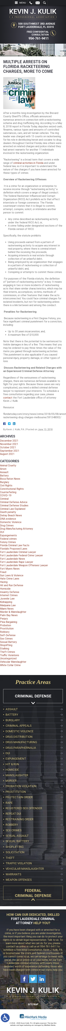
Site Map (33, 1004)
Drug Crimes (7, 525)
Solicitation (15, 852)
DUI (2, 532)
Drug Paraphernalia (21, 747)
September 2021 (9, 450)
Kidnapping (6, 601)
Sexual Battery (8, 641)
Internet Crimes (9, 595)
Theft (10, 857)
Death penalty (8, 512)
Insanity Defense (9, 592)
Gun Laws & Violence (11, 575)
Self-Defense (8, 635)
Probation (5, 625)
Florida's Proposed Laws (13, 548)
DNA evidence (8, 518)
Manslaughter (17, 775)
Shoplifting (6, 645)
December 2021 (9, 440)
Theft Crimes (7, 651)
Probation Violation (21, 786)
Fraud (3, 572)
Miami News (7, 608)
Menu (22, 2)
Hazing (4, 581)
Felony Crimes (8, 542)
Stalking (4, 648)
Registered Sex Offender (24, 808)
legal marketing (25, 1025)
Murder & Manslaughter (13, 611)
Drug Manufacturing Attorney (16, 528)
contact (7, 397)
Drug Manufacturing (21, 742)
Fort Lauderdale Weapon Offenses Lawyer (24, 565)
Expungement (16, 758)
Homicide (5, 588)
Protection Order (19, 797)
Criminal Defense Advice (13, 502)
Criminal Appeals (19, 725)
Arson (3, 468)
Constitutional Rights (12, 488)
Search (44, 2)
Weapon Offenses (19, 879)
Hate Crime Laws (9, 578)
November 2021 (9, 444)
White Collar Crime (10, 665)
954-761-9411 (39, 38)
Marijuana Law (8, 605)
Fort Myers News (10, 568)
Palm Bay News (9, 615)
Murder (11, 780)
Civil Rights (6, 485)
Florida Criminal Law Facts (14, 545)
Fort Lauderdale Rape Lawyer (16, 561)
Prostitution (7, 628)
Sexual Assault (17, 835)
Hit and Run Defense (11, 585)
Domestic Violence (10, 522)
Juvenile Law (7, 598)
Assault (4, 472)
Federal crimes (8, 538)
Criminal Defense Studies (14, 505)
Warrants (13, 874)
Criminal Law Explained (12, 508)
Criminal (4, 498)
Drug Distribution (19, 736)
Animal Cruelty (8, 465)
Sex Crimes (6, 638)
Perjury (4, 618)
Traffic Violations (9, 655)
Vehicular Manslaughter (13, 661)
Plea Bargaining (8, 621)
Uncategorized (8, 658)
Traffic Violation (19, 863)
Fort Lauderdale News (12, 558)
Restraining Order (19, 819)
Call (31, 2)
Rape (9, 802)
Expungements (8, 535)
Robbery (4, 631)
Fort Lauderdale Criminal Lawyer (18, 552)
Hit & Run (12, 764)
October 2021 (8, 447)
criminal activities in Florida (28, 162)
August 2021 (7, 454)
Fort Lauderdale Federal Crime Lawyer (21, 555)
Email (37, 2)
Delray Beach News (11, 515)
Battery (4, 475)
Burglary (4, 482)
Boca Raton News (10, 478)
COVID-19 (5, 495)
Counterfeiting (8, 492)
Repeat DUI (13, 813)
